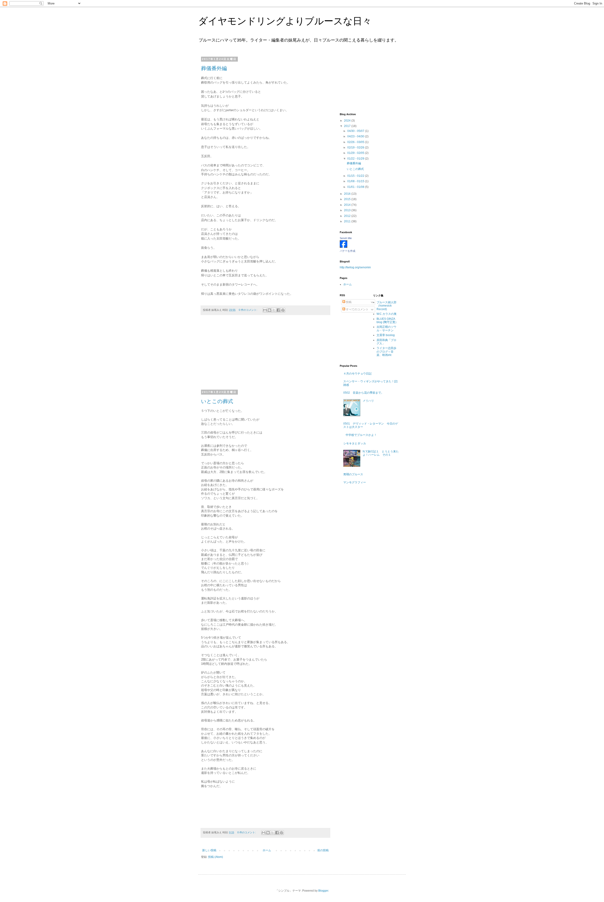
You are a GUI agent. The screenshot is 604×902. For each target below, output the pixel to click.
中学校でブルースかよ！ (361, 435)
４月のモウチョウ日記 (357, 373)
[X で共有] (274, 310)
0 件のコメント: (248, 309)
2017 (347, 126)
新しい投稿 (209, 850)
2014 (347, 205)
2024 (347, 120)
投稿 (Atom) (215, 857)
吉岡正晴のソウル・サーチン (386, 328)
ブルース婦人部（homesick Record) (386, 306)
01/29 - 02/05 (356, 153)
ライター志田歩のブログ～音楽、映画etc (386, 351)
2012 (347, 216)
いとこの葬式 (217, 401)
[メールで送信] (265, 310)
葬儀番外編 (214, 68)
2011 (347, 221)
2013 (347, 210)
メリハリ (368, 400)
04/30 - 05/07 (356, 131)
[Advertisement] (265, 355)
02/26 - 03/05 (356, 142)
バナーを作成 (347, 250)
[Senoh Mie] (343, 247)
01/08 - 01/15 (356, 181)
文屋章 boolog (386, 335)
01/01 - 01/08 (356, 187)
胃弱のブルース (353, 474)
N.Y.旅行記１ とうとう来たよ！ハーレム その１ (381, 453)
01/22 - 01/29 (356, 158)
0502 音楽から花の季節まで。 (363, 392)
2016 (347, 193)
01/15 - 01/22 (356, 175)
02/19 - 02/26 (356, 147)
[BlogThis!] (269, 310)
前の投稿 (323, 850)
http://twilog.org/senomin (355, 267)
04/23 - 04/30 (356, 136)
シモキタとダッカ (354, 443)
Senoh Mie (346, 238)
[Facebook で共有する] (278, 310)
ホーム (267, 850)
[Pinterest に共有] (283, 310)
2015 (347, 199)
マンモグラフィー (354, 482)
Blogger (323, 890)
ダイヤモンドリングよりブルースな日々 (285, 21)
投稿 (348, 302)
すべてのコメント (357, 309)
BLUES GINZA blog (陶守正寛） (387, 320)
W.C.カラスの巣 (387, 314)
